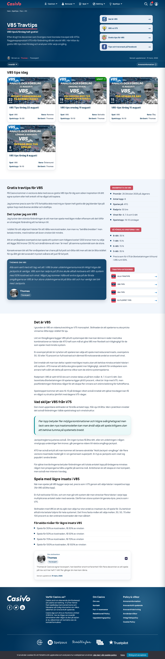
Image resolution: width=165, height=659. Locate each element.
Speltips (116, 4)
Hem (9, 11)
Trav (21, 11)
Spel (84, 4)
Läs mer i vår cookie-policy (105, 655)
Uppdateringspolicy (101, 617)
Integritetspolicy (130, 617)
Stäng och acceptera (137, 655)
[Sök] (146, 4)
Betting (99, 4)
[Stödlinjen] (81, 644)
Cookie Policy (129, 622)
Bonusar (69, 4)
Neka (123, 655)
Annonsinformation (132, 601)
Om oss (96, 601)
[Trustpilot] (118, 644)
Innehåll (11, 64)
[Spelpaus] (57, 644)
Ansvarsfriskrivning (132, 609)
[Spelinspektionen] (100, 644)
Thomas (24, 58)
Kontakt (96, 605)
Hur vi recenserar (100, 609)
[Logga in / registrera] (156, 4)
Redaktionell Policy (101, 613)
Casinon (51, 4)
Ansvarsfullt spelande (133, 605)
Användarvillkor (130, 613)
